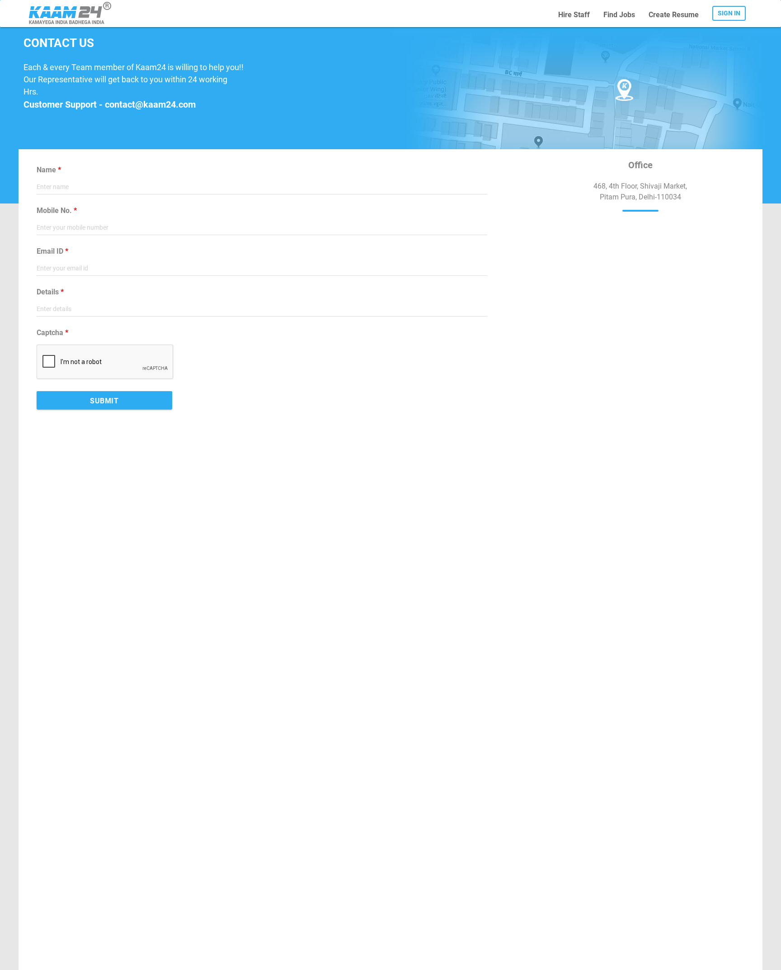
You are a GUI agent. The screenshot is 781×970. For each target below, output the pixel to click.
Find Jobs (619, 14)
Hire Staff (574, 14)
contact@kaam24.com (150, 104)
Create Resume (674, 14)
